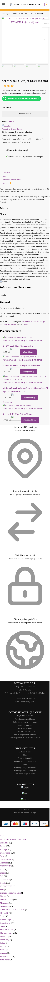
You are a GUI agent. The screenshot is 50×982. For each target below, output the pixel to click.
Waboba (3, 952)
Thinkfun (4, 935)
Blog (24, 754)
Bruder (3, 845)
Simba (11, 123)
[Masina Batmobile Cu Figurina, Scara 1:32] (25, 364)
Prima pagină (6, 14)
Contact (24, 764)
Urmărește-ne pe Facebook (24, 767)
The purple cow (6, 932)
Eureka (3, 872)
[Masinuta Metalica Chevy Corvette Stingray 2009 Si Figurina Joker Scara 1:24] (25, 385)
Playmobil (4, 912)
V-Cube (3, 945)
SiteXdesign (30, 812)
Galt (1, 875)
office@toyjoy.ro (27, 701)
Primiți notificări (29, 427)
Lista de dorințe (24, 751)
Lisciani (3, 895)
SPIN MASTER (6, 929)
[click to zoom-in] (24, 39)
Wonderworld (5, 955)
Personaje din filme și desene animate (24, 737)
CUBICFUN (5, 865)
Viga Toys (4, 949)
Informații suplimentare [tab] (12, 184)
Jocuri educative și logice (24, 718)
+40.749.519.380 (27, 698)
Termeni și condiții (24, 757)
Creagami (4, 862)
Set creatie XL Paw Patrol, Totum (17, 421)
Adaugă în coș (28, 359)
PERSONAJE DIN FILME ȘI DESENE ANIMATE (28, 14)
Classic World (5, 859)
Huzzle (3, 882)
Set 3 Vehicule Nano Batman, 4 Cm (18, 353)
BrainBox (4, 842)
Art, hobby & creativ (24, 715)
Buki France (5, 852)
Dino (2, 869)
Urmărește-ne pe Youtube (24, 773)
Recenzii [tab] (7, 188)
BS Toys (3, 849)
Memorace (4, 902)
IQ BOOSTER (6, 885)
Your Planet (4, 959)
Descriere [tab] (6, 177)
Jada (2, 889)
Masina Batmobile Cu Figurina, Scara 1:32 (21, 373)
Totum (2, 942)
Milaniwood (5, 905)
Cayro (2, 855)
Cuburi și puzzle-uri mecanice (24, 722)
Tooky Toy (4, 939)
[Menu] (6, 4)
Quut (2, 915)
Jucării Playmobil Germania (24, 734)
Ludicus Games (6, 899)
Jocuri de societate (24, 725)
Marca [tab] (5, 181)
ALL (2, 835)
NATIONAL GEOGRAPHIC (12, 909)
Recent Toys (5, 922)
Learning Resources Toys (10, 892)
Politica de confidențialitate (24, 761)
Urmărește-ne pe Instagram (24, 770)
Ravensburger (5, 919)
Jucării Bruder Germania (24, 731)
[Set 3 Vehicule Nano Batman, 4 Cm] (25, 344)
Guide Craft (5, 879)
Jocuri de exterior (24, 728)
